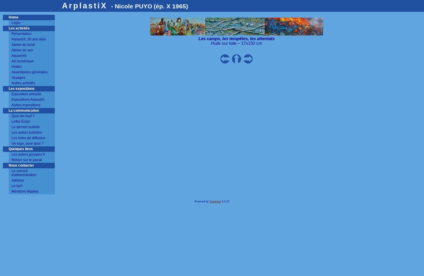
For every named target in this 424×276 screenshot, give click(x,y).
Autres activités (23, 83)
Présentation (21, 34)
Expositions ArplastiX (28, 100)
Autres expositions (26, 105)
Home (13, 17)
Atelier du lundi (23, 45)
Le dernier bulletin (26, 127)
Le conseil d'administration (24, 173)
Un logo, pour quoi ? (28, 143)
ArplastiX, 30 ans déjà (29, 39)
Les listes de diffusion (28, 138)
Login (16, 23)
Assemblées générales (30, 72)
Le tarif (17, 186)
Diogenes (215, 201)
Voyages (18, 78)
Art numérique (23, 61)
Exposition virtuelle (26, 94)
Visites (17, 67)
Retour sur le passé (27, 160)
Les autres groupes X (28, 154)
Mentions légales (25, 191)
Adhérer (18, 180)
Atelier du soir (22, 50)
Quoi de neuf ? (23, 116)
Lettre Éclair (21, 122)
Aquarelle (19, 56)
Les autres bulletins (27, 132)
